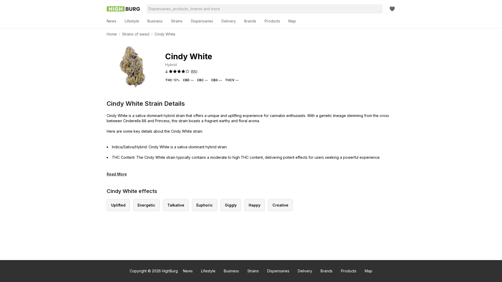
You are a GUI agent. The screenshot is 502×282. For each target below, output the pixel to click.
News (188, 271)
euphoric (204, 205)
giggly (231, 205)
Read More (117, 174)
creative (280, 205)
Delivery (305, 271)
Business (231, 271)
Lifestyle (208, 271)
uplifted (118, 205)
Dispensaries (278, 271)
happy (254, 205)
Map (368, 271)
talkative (175, 205)
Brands (327, 271)
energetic (146, 205)
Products (348, 271)
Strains (253, 271)
